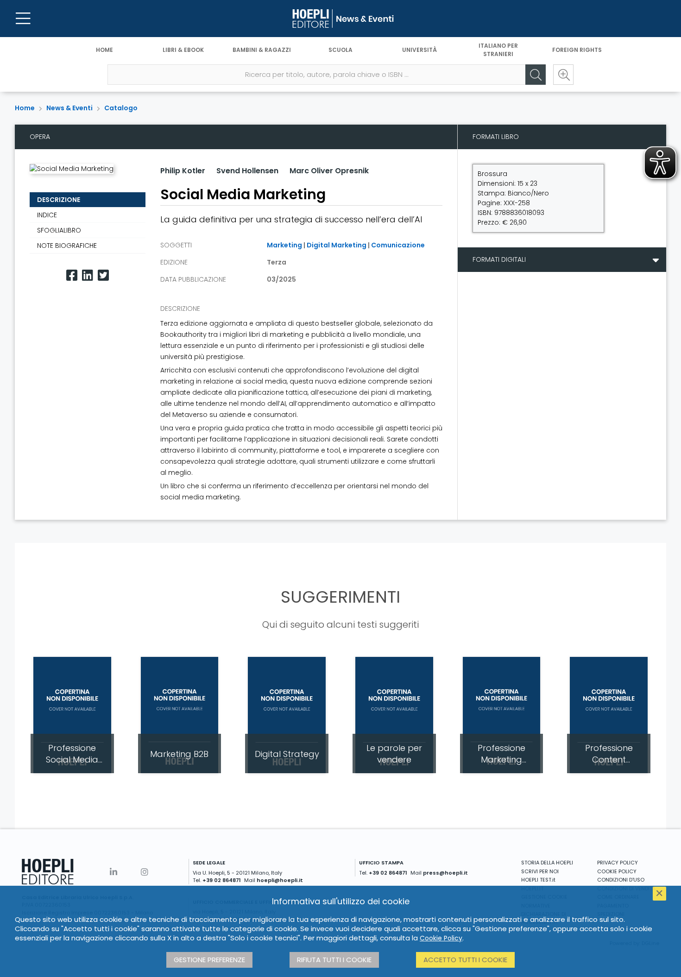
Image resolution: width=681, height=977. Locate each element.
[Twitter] (103, 275)
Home (104, 50)
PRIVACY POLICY (617, 862)
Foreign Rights (577, 50)
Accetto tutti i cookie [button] (465, 959)
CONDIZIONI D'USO (620, 879)
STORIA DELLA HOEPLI (547, 862)
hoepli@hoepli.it (280, 880)
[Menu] (23, 18)
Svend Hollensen (247, 170)
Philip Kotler (182, 170)
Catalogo (121, 108)
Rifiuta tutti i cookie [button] (334, 959)
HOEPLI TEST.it (538, 879)
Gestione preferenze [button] (209, 959)
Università (419, 50)
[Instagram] (144, 872)
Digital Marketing (336, 245)
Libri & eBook (183, 50)
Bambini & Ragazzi (262, 50)
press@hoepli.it (445, 872)
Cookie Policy (441, 938)
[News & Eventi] (340, 18)
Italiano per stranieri (498, 50)
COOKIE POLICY (617, 871)
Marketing (284, 245)
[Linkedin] (87, 275)
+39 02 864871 (221, 880)
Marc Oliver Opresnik (329, 170)
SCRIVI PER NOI (540, 871)
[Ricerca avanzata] (563, 74)
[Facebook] (71, 275)
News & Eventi (69, 108)
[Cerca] (535, 74)
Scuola (340, 50)
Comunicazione (398, 245)
